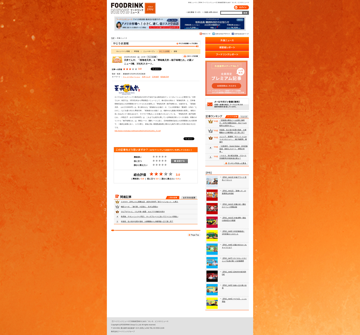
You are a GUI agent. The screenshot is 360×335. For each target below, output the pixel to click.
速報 (175, 51)
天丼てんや (146, 77)
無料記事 (243, 116)
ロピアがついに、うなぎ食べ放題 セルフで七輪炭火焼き (143, 212)
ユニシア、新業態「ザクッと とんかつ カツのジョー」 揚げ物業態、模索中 (233, 139)
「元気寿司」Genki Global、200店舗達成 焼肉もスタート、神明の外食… (233, 149)
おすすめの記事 (188, 197)
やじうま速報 (155, 44)
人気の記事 (172, 197)
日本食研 (155, 77)
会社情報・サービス (194, 12)
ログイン (241, 7)
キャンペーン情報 (123, 51)
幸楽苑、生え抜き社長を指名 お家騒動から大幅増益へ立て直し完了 (147, 221)
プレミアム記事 (231, 116)
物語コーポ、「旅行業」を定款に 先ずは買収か (139, 207)
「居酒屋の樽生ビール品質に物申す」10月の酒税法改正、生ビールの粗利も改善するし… (233, 123)
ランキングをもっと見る (236, 163)
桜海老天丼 (164, 77)
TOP (112, 38)
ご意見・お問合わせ (210, 12)
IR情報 (136, 51)
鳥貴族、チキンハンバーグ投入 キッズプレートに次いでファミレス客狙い (149, 217)
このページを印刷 (191, 56)
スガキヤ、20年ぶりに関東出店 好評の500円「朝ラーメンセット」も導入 (149, 202)
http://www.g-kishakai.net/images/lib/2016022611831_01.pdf (138, 131)
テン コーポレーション (131, 77)
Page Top (193, 235)
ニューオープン (149, 51)
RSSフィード (205, 34)
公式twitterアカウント (221, 34)
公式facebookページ (240, 34)
